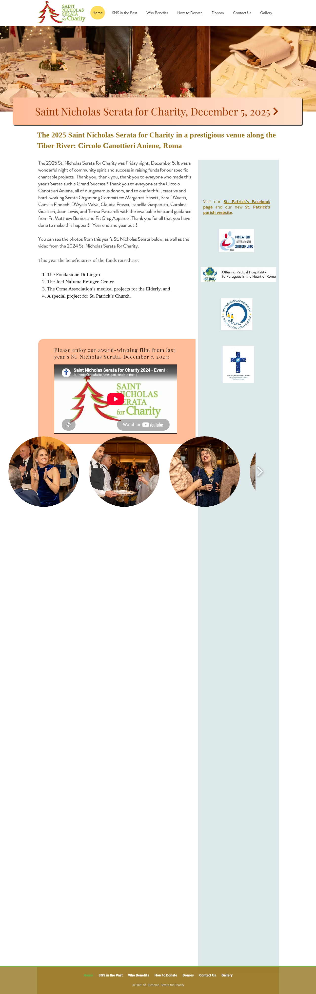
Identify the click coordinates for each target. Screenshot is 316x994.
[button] (43, 471)
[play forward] (259, 471)
